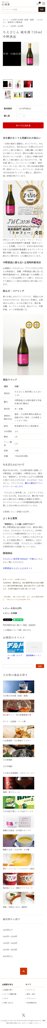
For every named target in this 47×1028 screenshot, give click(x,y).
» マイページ (30, 990)
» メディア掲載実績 (9, 994)
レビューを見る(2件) (12, 608)
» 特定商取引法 (31, 1002)
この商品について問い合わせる (17, 630)
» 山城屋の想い (7, 990)
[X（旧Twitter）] (23, 1014)
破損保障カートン (33, 655)
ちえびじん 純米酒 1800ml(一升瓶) (18, 558)
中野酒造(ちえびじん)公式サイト (17, 568)
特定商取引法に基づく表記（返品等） (20, 625)
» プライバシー (31, 998)
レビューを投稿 (10, 613)
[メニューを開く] (43, 3)
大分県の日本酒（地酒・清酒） (23, 19)
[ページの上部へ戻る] (23, 971)
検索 (41, 9)
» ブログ (5, 998)
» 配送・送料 (30, 994)
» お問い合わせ (7, 1002)
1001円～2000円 (17, 26)
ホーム (5, 19)
